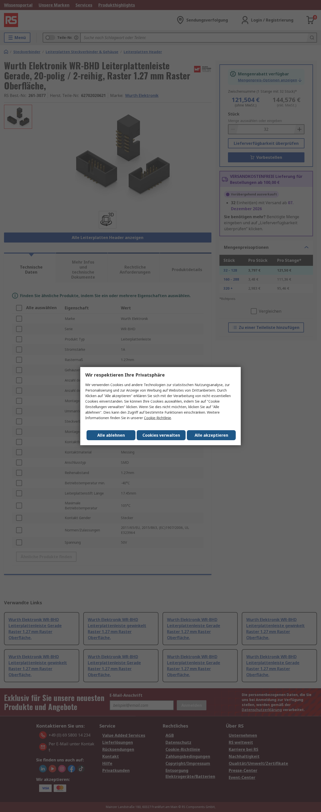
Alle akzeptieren (211, 435)
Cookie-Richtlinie (157, 417)
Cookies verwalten (161, 435)
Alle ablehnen (111, 435)
